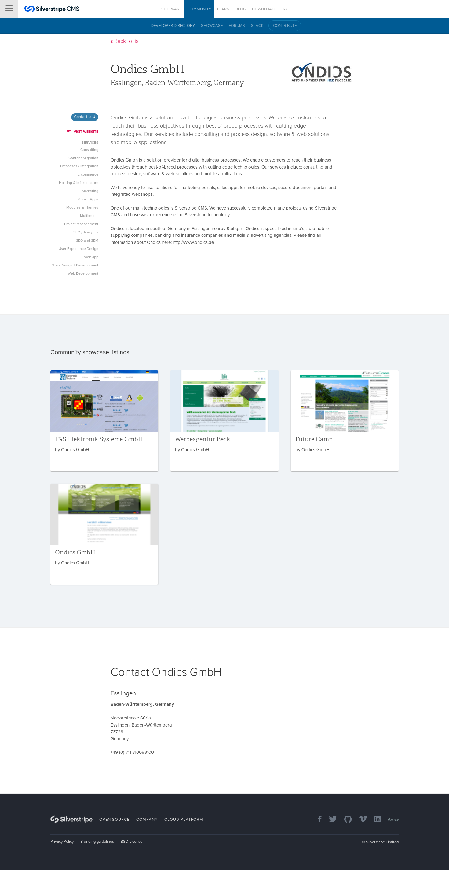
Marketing (90, 191)
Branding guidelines (97, 841)
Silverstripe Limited (382, 842)
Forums (237, 25)
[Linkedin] (374, 819)
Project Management (81, 224)
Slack (257, 25)
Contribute (285, 25)
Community (199, 9)
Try (284, 9)
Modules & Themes (82, 207)
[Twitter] (330, 819)
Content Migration (83, 158)
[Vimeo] (360, 819)
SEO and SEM (87, 240)
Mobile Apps (88, 199)
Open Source (114, 819)
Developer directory (173, 25)
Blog (240, 9)
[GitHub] (345, 819)
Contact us (83, 116)
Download (263, 9)
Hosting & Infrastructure (78, 182)
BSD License (131, 841)
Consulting (89, 149)
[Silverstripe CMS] (51, 9)
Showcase (212, 25)
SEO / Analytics (85, 232)
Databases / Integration (79, 166)
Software (171, 9)
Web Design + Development (75, 265)
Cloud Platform (183, 819)
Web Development (83, 273)
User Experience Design (78, 249)
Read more (104, 420)
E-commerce (88, 174)
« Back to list (125, 41)
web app (91, 257)
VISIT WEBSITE (86, 131)
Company (147, 819)
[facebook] (317, 819)
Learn (223, 9)
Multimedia (89, 216)
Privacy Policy (62, 841)
